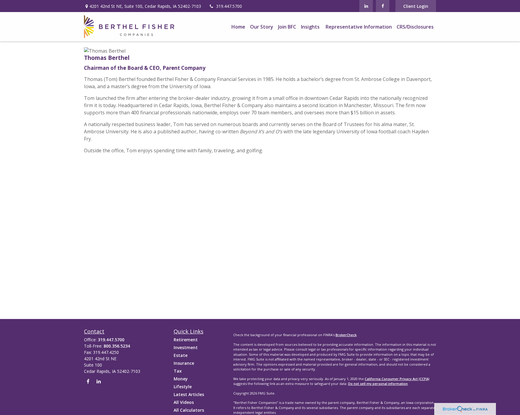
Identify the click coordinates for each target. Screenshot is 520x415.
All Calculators (189, 410)
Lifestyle (183, 386)
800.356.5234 (117, 346)
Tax (178, 371)
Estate (180, 355)
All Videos (184, 402)
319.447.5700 (229, 6)
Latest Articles (189, 394)
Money (181, 379)
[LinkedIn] (366, 6)
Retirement (186, 339)
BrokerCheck (346, 335)
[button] (238, 26)
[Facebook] (382, 6)
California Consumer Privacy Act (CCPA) (397, 378)
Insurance (184, 363)
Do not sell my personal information (378, 383)
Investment (186, 347)
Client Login (415, 6)
